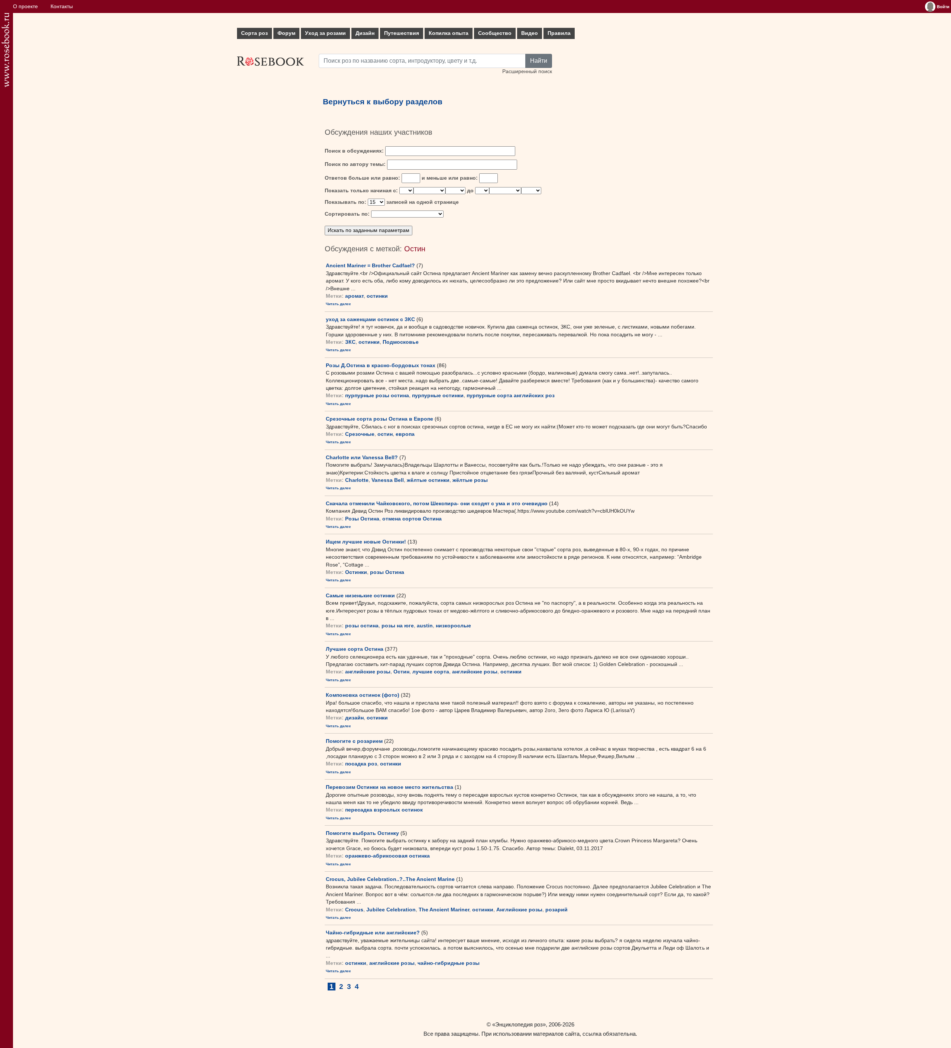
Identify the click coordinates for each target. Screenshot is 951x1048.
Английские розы (519, 909)
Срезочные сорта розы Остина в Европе (379, 419)
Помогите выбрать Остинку (362, 833)
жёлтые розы (470, 480)
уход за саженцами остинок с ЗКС (370, 319)
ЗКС (350, 342)
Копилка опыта (448, 33)
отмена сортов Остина (412, 519)
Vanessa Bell (387, 480)
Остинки (356, 572)
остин (385, 434)
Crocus (354, 909)
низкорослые (453, 626)
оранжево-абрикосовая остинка (387, 856)
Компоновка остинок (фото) (362, 695)
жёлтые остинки (428, 480)
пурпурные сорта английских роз (511, 395)
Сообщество (495, 33)
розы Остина (387, 572)
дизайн (354, 718)
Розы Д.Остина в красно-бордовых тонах (380, 365)
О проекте (25, 6)
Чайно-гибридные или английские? (373, 933)
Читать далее (338, 304)
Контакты (62, 6)
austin (425, 626)
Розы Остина (362, 519)
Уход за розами (325, 33)
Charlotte (357, 480)
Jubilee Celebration (391, 909)
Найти (538, 61)
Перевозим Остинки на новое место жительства (389, 787)
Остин (401, 672)
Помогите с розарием (354, 741)
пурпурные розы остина (377, 395)
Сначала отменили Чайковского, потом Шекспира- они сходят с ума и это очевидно (437, 503)
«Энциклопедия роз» (519, 1024)
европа (405, 434)
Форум (286, 33)
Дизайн (365, 33)
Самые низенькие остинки (360, 595)
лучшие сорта (430, 672)
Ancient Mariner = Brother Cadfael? (370, 265)
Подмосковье (401, 342)
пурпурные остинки (438, 395)
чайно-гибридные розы (449, 963)
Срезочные (359, 434)
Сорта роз (254, 33)
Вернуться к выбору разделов (382, 101)
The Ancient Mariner (444, 909)
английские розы (367, 672)
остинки (377, 296)
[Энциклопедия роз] (5, 50)
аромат (354, 296)
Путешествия (401, 33)
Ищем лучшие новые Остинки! (366, 542)
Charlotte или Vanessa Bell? (362, 457)
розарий (556, 909)
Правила (559, 33)
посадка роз (361, 764)
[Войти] (930, 6)
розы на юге (398, 626)
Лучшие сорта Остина (354, 649)
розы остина (362, 626)
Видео (529, 33)
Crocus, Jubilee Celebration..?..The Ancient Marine (390, 879)
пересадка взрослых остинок (384, 810)
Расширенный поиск (527, 71)
